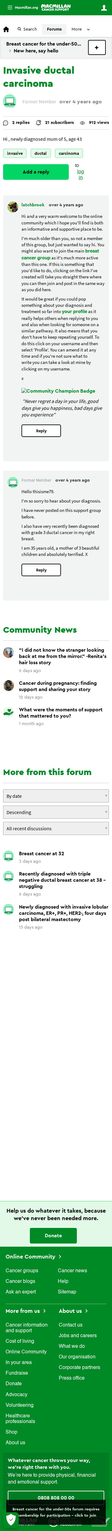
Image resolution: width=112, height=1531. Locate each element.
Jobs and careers (78, 1335)
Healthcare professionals (20, 1419)
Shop (11, 1432)
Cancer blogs (20, 1281)
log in (80, 174)
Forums (54, 29)
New (97, 47)
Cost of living (20, 1341)
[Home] (56, 7)
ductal (41, 153)
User (104, 8)
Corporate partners (79, 1367)
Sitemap (67, 1292)
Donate (53, 1235)
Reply (41, 431)
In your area (19, 1362)
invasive (15, 153)
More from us (23, 1311)
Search (30, 29)
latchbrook (33, 205)
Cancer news (72, 1270)
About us (15, 1442)
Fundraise (17, 1373)
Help (63, 1281)
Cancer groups (22, 1270)
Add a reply (36, 171)
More (20, 7)
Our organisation (77, 1357)
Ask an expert (21, 1292)
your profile (74, 311)
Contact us (70, 1325)
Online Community (31, 1256)
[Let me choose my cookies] (11, 1520)
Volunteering (20, 1405)
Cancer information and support (27, 1328)
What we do (72, 1346)
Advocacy (16, 1394)
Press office (72, 1378)
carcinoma (69, 153)
